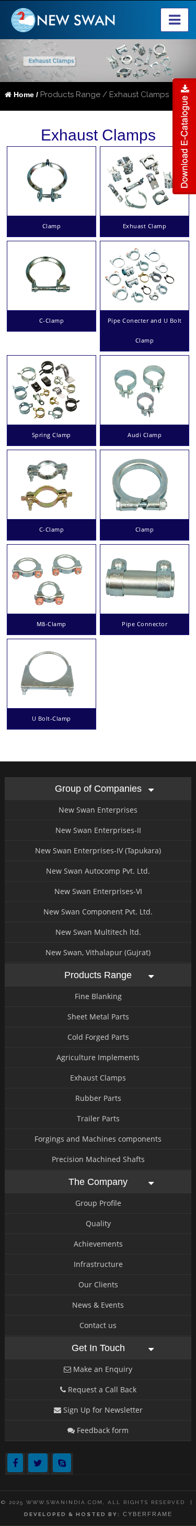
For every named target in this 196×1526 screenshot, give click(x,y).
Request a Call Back (101, 1389)
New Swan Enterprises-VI (98, 891)
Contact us (98, 1325)
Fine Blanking (98, 996)
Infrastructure (98, 1264)
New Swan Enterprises (98, 810)
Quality (98, 1223)
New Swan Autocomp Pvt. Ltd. (98, 871)
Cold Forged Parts (98, 1037)
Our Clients (98, 1284)
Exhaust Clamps (98, 1078)
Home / (24, 94)
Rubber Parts (98, 1098)
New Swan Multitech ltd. (98, 932)
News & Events (98, 1305)
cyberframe (147, 1514)
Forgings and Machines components (98, 1139)
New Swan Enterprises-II (98, 830)
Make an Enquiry (101, 1369)
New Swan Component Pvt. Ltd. (98, 912)
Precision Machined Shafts (98, 1159)
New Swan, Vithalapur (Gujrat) (98, 952)
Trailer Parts (98, 1118)
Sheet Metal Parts (98, 1017)
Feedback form (102, 1430)
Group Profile (98, 1203)
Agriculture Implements (98, 1057)
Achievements (98, 1244)
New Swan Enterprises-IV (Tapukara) (98, 850)
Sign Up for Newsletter (102, 1410)
